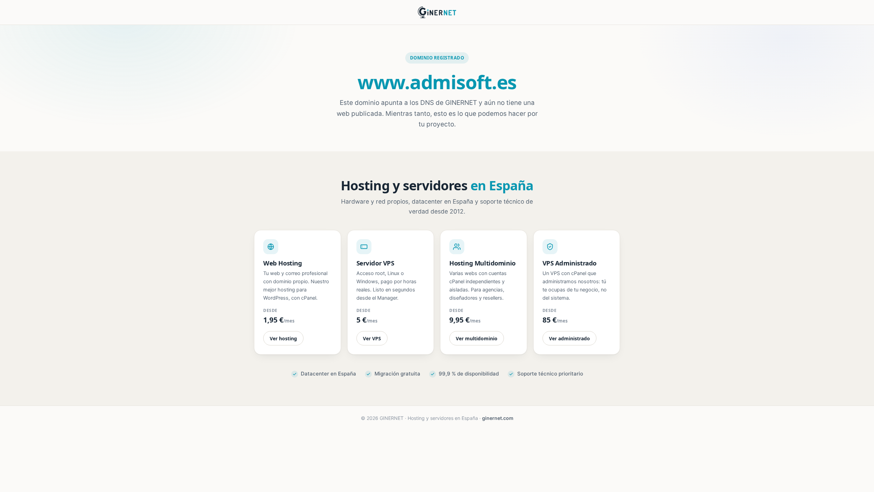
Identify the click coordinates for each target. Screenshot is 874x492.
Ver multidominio (476, 338)
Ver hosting (283, 338)
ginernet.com (497, 418)
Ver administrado (569, 338)
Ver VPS (372, 338)
